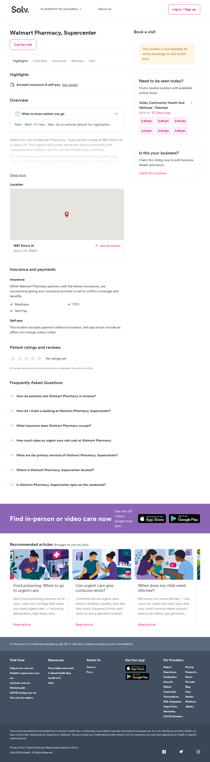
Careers (91, 667)
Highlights (20, 61)
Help (51, 683)
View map (163, 113)
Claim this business (153, 173)
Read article (22, 624)
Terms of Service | (36, 747)
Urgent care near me (21, 668)
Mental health (17, 688)
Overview (40, 61)
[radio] (146, 121)
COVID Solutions (173, 716)
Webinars (190, 701)
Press (90, 672)
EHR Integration (172, 701)
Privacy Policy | (18, 747)
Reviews (77, 61)
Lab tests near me (20, 683)
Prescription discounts (61, 668)
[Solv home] (20, 9)
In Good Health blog (59, 673)
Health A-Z (54, 678)
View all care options (21, 698)
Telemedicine (171, 697)
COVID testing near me (23, 693)
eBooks (189, 706)
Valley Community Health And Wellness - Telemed (162, 105)
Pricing (189, 667)
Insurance (59, 61)
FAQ (92, 61)
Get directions (110, 246)
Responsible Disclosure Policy (62, 747)
